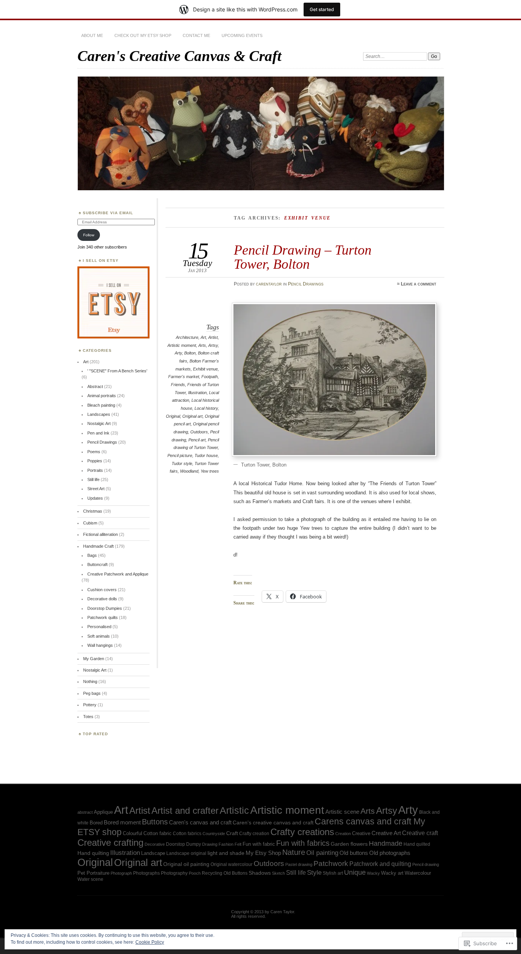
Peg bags (92, 693)
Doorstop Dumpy (183, 844)
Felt (238, 844)
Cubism (90, 523)
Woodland (189, 471)
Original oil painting (186, 864)
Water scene (90, 879)
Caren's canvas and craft (200, 822)
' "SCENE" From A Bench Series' (117, 371)
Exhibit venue (205, 369)
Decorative (155, 844)
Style (314, 872)
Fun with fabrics (303, 843)
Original (173, 416)
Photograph (121, 873)
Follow (88, 235)
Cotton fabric (157, 833)
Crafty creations (302, 832)
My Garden (93, 658)
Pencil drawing (425, 864)
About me (92, 35)
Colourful (132, 833)
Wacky (373, 873)
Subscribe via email (108, 213)
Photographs (146, 873)
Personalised (99, 626)
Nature (293, 852)
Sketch (278, 873)
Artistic (234, 810)
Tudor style (182, 463)
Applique (103, 812)
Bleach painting (101, 405)
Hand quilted (417, 844)
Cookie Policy (149, 942)
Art (203, 337)
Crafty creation (254, 833)
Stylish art (333, 873)
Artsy (213, 345)
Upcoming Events (242, 35)
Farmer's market (183, 376)
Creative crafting (110, 842)
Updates (95, 498)
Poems (93, 451)
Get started (322, 9)
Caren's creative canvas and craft (273, 823)
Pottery (89, 704)
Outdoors (199, 432)
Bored (96, 823)
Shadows (260, 873)
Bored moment (122, 822)
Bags (92, 555)
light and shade (225, 853)
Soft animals (98, 636)
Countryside (214, 833)
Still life (93, 479)
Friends (178, 384)
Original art (192, 416)
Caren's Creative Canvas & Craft (179, 56)
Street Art (96, 488)
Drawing (209, 844)
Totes (88, 716)
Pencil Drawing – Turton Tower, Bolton (302, 256)
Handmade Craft (98, 546)
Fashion (226, 844)
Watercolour (418, 873)
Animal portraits (101, 395)
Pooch (195, 873)
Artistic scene (342, 812)
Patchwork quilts (102, 617)
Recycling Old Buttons (225, 873)
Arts (202, 345)
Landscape (153, 853)
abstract (85, 812)
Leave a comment (418, 284)
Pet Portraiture (93, 873)
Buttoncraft (97, 564)
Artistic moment (181, 345)
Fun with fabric (259, 844)
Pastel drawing (298, 864)
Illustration (197, 392)
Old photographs (389, 853)
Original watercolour (231, 864)
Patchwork (331, 863)
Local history (206, 408)
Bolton (190, 353)
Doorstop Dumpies (104, 608)
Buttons (155, 822)
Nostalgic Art (99, 423)
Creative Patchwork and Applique (117, 574)
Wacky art (392, 873)
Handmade (385, 843)
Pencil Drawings (305, 284)
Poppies (94, 461)
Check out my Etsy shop (142, 35)
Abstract (95, 386)
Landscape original (186, 853)
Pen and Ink (98, 433)
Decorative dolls (102, 598)
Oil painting (322, 852)
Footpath (209, 376)
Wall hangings (100, 645)
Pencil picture (179, 455)
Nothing (90, 681)
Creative (361, 833)
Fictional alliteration (100, 534)
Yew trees (210, 471)
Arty (178, 353)
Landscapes (98, 414)
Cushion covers (102, 589)
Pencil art (197, 440)
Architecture (187, 337)
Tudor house (206, 455)
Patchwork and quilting (380, 864)
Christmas (92, 511)
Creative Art (386, 833)
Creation (343, 833)
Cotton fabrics (187, 833)
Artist (213, 337)
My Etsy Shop (263, 853)
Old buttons (353, 853)
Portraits (95, 470)
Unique (355, 872)
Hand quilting (93, 853)
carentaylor (269, 284)
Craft (232, 833)
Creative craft (420, 832)
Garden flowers (349, 844)
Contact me (196, 35)
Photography (174, 873)
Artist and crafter (185, 811)
